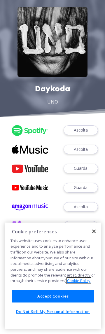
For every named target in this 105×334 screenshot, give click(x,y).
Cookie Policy (78, 280)
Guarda (81, 168)
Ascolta (81, 130)
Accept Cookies (53, 296)
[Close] (94, 231)
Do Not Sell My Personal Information (53, 311)
